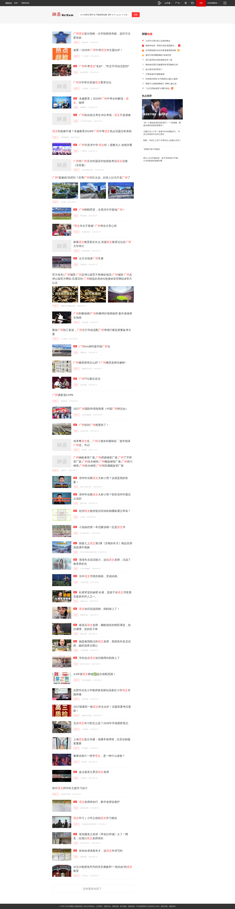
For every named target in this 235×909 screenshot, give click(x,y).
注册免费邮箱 (212, 3)
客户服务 (123, 906)
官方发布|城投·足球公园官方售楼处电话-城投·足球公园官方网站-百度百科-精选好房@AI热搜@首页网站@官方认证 (92, 279)
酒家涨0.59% (62, 395)
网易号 (76, 42)
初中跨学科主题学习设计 (70, 788)
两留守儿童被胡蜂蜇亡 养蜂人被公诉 (161, 83)
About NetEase (89, 906)
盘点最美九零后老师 (93, 772)
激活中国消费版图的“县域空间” (159, 55)
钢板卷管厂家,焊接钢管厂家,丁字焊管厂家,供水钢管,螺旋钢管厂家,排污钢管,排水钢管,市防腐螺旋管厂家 (102, 461)
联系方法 (107, 906)
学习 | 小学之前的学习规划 (95, 818)
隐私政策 (131, 906)
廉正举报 (164, 906)
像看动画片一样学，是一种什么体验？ (99, 756)
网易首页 (8, 3)
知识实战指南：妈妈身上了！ (99, 609)
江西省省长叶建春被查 (155, 74)
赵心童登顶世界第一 (154, 69)
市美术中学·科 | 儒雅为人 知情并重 (105, 145)
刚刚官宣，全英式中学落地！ (102, 209)
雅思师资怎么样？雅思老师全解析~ (99, 362)
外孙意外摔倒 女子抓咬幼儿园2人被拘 (162, 78)
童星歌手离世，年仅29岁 (155, 114)
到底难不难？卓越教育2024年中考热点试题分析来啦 (92, 131)
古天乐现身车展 (90, 258)
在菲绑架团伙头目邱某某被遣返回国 (161, 50)
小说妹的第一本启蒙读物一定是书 (101, 527)
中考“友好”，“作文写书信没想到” (104, 66)
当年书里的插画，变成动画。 (99, 576)
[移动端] (159, 3)
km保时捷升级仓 (94, 346)
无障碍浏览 (25, 3)
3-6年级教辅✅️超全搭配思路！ (94, 674)
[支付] (186, 3)
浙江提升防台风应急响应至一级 (159, 59)
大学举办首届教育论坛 (92, 82)
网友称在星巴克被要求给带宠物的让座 (162, 64)
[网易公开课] (168, 3)
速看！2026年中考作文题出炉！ (98, 50)
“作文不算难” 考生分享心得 (95, 226)
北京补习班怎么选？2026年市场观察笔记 (100, 723)
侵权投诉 (172, 906)
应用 (15, 3)
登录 (201, 3)
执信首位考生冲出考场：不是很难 (105, 115)
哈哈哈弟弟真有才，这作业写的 (100, 850)
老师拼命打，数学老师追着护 (99, 802)
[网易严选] (178, 3)
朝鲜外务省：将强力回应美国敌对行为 (162, 45)
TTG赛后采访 (89, 379)
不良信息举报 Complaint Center (148, 906)
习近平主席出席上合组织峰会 (158, 40)
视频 (75, 72)
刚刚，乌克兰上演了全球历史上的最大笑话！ (162, 140)
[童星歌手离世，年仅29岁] (162, 109)
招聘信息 (115, 906)
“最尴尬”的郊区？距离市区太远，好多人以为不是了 (91, 177)
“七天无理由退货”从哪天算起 (158, 88)
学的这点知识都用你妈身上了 (99, 658)
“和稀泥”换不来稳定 (151, 149)
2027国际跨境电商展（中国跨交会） (100, 408)
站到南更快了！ (94, 425)
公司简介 (99, 906)
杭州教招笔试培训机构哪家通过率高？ (104, 511)
